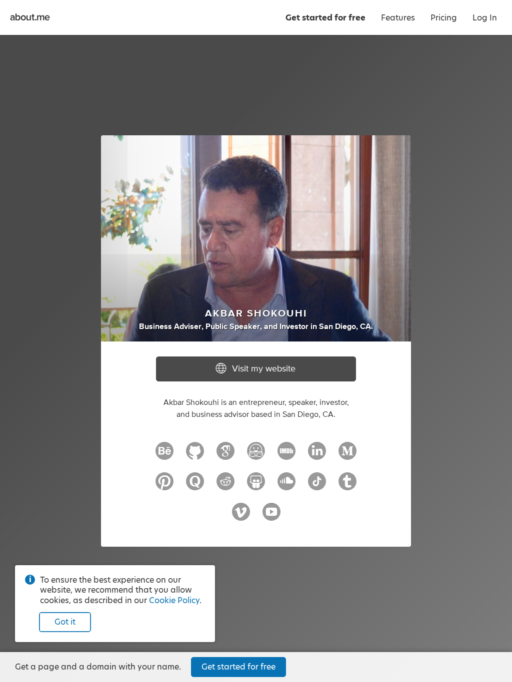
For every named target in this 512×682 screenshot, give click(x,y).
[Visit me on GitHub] (195, 455)
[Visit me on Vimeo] (241, 516)
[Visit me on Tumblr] (347, 485)
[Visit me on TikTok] (317, 485)
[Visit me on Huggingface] (256, 455)
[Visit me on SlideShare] (256, 485)
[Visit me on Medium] (347, 455)
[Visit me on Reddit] (225, 485)
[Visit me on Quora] (195, 485)
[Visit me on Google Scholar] (225, 455)
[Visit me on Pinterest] (165, 485)
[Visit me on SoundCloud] (287, 485)
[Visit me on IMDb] (287, 455)
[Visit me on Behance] (165, 455)
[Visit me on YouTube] (271, 516)
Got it (65, 622)
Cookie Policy (174, 600)
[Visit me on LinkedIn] (317, 455)
